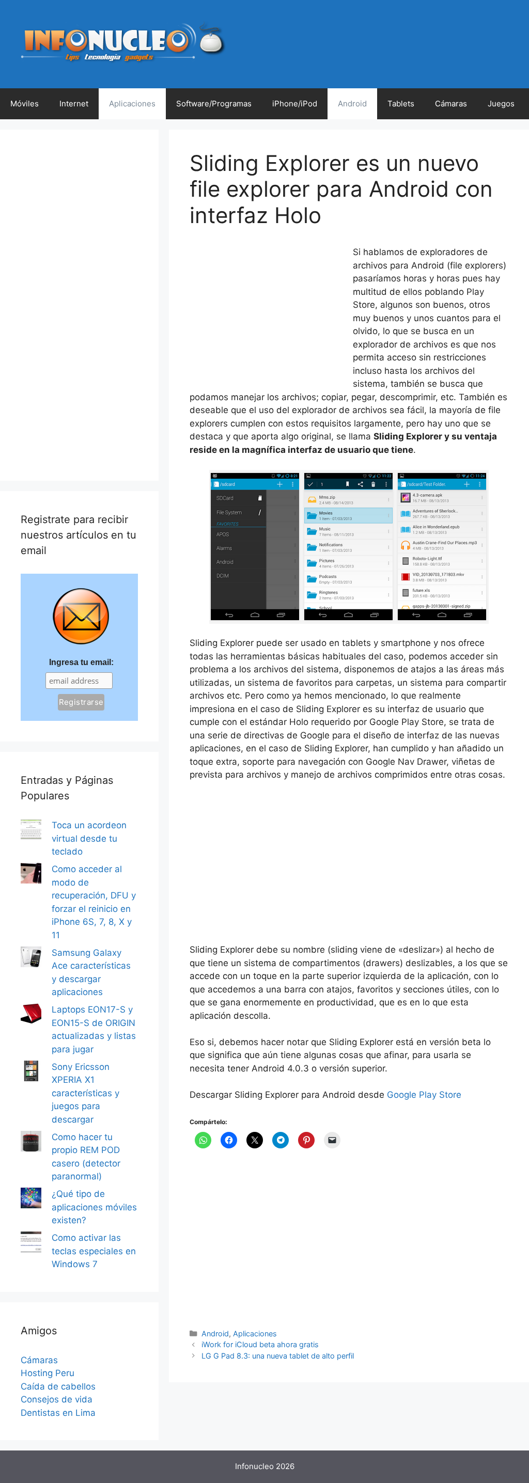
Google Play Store (424, 1095)
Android (352, 103)
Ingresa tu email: (81, 662)
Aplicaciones (132, 103)
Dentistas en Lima (58, 1413)
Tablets (400, 103)
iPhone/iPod (294, 103)
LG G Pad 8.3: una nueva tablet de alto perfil (277, 1355)
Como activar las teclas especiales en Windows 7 (94, 1251)
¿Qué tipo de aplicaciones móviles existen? (94, 1207)
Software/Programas (214, 103)
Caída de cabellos (58, 1386)
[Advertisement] (267, 314)
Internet (73, 103)
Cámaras (451, 103)
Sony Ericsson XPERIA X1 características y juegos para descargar (85, 1093)
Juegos (501, 103)
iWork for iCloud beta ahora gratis (260, 1344)
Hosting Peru (47, 1373)
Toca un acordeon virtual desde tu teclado (89, 838)
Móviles (24, 103)
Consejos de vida (56, 1399)
